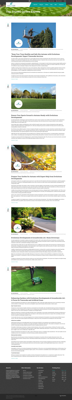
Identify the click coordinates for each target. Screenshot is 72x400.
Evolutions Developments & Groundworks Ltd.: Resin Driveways (35, 238)
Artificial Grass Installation (34, 110)
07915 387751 (63, 395)
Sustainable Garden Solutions (26, 111)
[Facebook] (35, 395)
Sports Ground (18, 111)
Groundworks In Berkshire (27, 373)
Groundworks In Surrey (26, 378)
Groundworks (40, 383)
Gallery (46, 4)
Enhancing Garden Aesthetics (49, 110)
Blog (51, 4)
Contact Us (61, 4)
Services (41, 4)
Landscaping (25, 49)
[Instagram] (36, 395)
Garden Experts (46, 49)
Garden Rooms (40, 388)
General (21, 49)
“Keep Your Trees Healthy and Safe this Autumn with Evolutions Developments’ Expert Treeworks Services (35, 55)
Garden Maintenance (52, 49)
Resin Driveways (44, 234)
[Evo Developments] (10, 4)
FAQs (56, 4)
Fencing (39, 373)
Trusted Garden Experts (19, 50)
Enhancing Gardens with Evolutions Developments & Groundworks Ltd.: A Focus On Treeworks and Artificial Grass (38, 299)
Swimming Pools (41, 386)
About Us (35, 4)
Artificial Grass (40, 381)
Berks (31, 49)
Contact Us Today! (14, 79)
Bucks (33, 49)
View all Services (41, 370)
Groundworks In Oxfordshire (27, 375)
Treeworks (40, 380)
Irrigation (39, 375)
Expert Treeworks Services (38, 49)
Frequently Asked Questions (27, 372)
